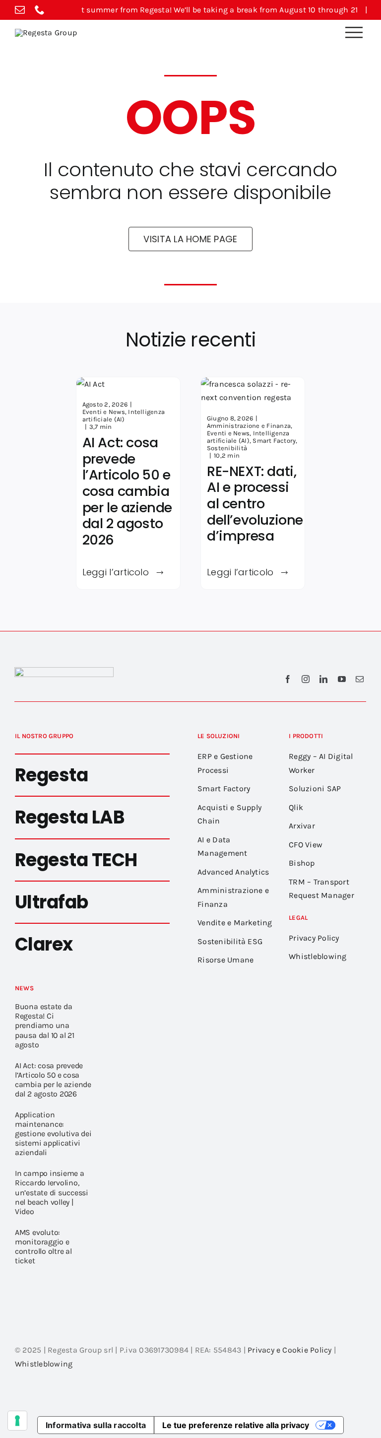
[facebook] (288, 679)
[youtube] (342, 679)
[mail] (20, 10)
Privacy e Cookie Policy (290, 1350)
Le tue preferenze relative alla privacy (235, 1425)
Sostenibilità (227, 448)
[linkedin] (323, 679)
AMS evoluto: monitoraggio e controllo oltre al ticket (43, 1246)
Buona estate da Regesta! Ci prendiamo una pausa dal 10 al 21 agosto (44, 1025)
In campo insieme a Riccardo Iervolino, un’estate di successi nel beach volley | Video (51, 1192)
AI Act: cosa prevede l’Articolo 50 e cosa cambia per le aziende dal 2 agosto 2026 (127, 491)
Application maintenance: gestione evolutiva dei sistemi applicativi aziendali (53, 1133)
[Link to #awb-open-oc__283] (353, 32)
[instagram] (306, 679)
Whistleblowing (43, 1364)
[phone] (40, 10)
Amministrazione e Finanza (249, 425)
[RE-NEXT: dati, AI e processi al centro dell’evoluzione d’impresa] (253, 384)
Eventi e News (103, 411)
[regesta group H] (46, 32)
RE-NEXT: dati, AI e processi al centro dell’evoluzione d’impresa (255, 504)
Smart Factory (274, 440)
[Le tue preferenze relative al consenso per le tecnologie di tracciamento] (17, 1420)
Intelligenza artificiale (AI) (123, 415)
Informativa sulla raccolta (96, 1425)
